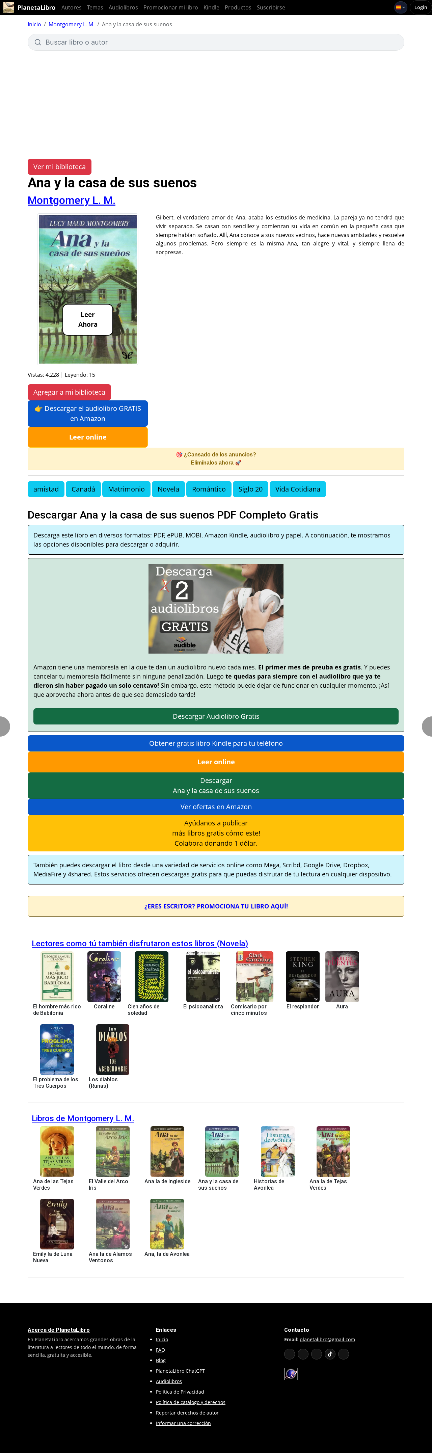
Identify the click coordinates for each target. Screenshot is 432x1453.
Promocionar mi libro (170, 7)
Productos (238, 7)
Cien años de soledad (143, 1009)
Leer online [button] (88, 437)
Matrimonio (126, 489)
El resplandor (303, 1006)
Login (420, 7)
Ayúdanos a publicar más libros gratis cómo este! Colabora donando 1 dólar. (216, 833)
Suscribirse (271, 7)
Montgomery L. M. (71, 24)
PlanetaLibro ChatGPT (180, 1371)
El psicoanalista (203, 1006)
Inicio (34, 24)
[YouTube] (289, 1354)
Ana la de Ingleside (167, 1181)
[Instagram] (316, 1354)
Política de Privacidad (180, 1392)
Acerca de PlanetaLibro (59, 1330)
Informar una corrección (183, 1423)
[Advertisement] (216, 101)
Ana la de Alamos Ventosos (110, 1257)
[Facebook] (303, 1354)
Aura (342, 1006)
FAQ (160, 1350)
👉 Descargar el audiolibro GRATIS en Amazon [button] (87, 413)
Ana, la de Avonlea (167, 1254)
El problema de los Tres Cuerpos (55, 1082)
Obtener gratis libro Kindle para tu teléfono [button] (216, 743)
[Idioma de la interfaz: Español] (400, 7)
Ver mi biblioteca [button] (59, 166)
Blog (161, 1360)
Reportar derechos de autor (187, 1412)
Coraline (104, 1006)
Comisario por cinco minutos (249, 1009)
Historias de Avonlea (269, 1184)
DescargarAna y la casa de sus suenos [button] (216, 785)
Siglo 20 (251, 489)
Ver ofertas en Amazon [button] (216, 806)
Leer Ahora (88, 319)
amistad (46, 489)
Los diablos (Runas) (103, 1082)
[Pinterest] (343, 1354)
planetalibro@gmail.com (327, 1339)
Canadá (83, 489)
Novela (168, 489)
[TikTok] (330, 1354)
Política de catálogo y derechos (190, 1402)
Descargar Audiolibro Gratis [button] (216, 716)
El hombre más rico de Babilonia (57, 1009)
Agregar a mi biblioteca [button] (69, 392)
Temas (95, 7)
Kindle (211, 7)
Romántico (209, 489)
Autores (71, 7)
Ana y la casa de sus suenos (218, 1184)
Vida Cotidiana (297, 489)
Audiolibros (123, 7)
